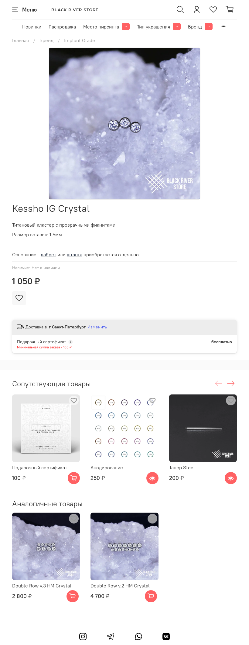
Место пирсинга (101, 27)
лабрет (48, 254)
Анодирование (106, 468)
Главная (20, 40)
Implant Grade (79, 40)
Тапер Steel (182, 468)
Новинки (31, 27)
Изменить (97, 327)
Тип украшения (153, 27)
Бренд (195, 27)
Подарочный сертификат (39, 468)
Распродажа (62, 27)
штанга (74, 254)
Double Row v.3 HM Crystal (41, 586)
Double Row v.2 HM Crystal (120, 586)
